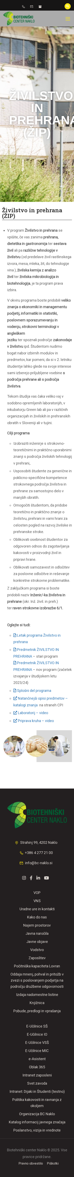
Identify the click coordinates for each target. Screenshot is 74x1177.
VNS (37, 901)
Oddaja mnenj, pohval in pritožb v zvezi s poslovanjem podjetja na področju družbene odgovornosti (37, 980)
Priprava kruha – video (35, 721)
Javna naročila (37, 933)
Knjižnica (37, 1003)
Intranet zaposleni (37, 1075)
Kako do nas (37, 917)
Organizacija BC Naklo (37, 1114)
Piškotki (53, 1163)
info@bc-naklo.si (38, 863)
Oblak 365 (37, 1067)
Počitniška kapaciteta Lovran (37, 966)
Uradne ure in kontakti (37, 909)
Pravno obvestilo (30, 1163)
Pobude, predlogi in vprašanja (37, 1011)
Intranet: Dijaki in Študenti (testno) (37, 1091)
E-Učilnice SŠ (37, 1026)
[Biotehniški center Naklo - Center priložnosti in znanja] (19, 18)
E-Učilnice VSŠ (37, 1042)
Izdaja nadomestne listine (37, 994)
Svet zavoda (37, 1083)
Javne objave (37, 941)
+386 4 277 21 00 (39, 853)
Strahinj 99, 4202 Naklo (38, 842)
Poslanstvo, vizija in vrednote (37, 1130)
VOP (37, 892)
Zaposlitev (37, 958)
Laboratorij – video (32, 713)
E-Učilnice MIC (37, 1051)
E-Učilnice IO (37, 1034)
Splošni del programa (34, 690)
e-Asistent (37, 1059)
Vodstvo (37, 950)
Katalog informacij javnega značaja (37, 1122)
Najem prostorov (37, 925)
